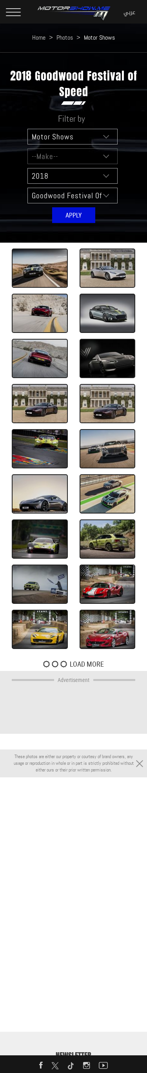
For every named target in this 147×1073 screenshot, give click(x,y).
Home (38, 37)
